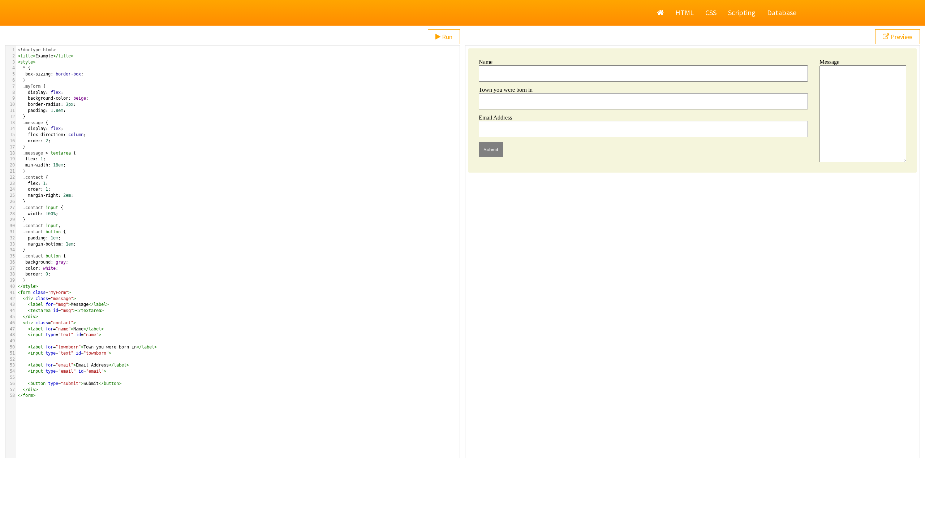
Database (781, 12)
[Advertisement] (462, 502)
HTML (684, 12)
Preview (900, 36)
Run (446, 36)
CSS (711, 12)
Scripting (742, 12)
